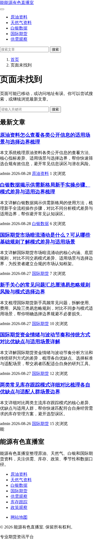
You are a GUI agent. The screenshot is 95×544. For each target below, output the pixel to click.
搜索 (55, 49)
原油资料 (19, 17)
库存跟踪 (19, 502)
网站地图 (19, 517)
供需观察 (19, 39)
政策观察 (19, 507)
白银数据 (19, 28)
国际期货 (19, 33)
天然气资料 (21, 22)
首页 (15, 59)
